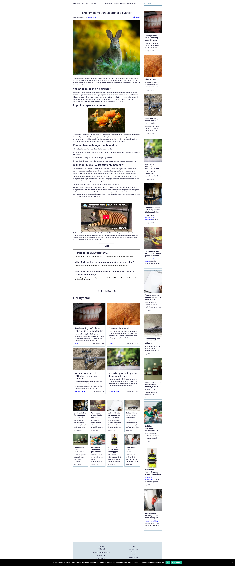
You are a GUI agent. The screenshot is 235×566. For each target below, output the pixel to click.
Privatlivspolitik (176, 562)
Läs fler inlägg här (106, 291)
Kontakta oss (131, 3)
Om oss (116, 3)
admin (77, 343)
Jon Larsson (92, 17)
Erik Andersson (114, 391)
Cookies (122, 3)
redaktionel (136, 17)
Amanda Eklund (80, 391)
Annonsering (108, 3)
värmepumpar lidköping (152, 521)
